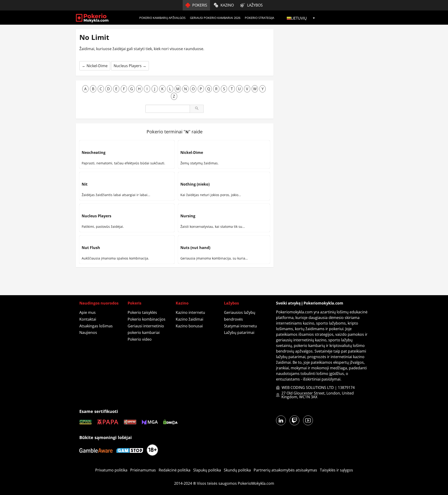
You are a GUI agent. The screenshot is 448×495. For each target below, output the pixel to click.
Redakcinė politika (174, 470)
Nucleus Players (130, 65)
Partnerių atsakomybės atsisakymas (285, 470)
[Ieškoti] (197, 109)
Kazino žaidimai (189, 319)
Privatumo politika (111, 470)
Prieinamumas (143, 470)
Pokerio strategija (259, 18)
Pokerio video (140, 339)
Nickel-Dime (95, 65)
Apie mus (87, 312)
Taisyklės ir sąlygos (336, 470)
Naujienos (88, 332)
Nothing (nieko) (195, 184)
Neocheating (93, 152)
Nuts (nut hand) (195, 247)
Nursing (187, 215)
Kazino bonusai (189, 326)
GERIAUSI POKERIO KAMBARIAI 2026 (215, 18)
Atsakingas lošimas (96, 326)
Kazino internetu (190, 312)
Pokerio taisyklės (142, 312)
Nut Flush (91, 247)
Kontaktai (87, 319)
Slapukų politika (207, 470)
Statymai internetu (240, 326)
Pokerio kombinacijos (146, 319)
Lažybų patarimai (239, 332)
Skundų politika (237, 470)
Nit (85, 184)
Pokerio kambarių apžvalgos (162, 18)
